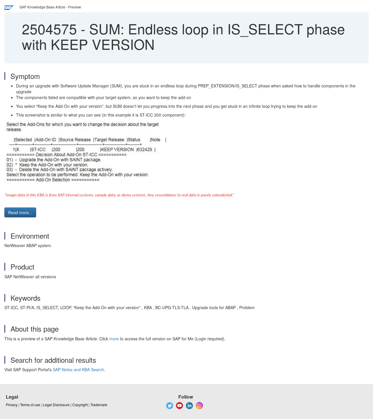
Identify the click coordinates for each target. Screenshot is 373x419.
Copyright (80, 404)
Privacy (11, 404)
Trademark (98, 404)
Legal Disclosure (56, 404)
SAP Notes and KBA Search (78, 369)
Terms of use (30, 404)
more (114, 338)
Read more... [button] (20, 212)
